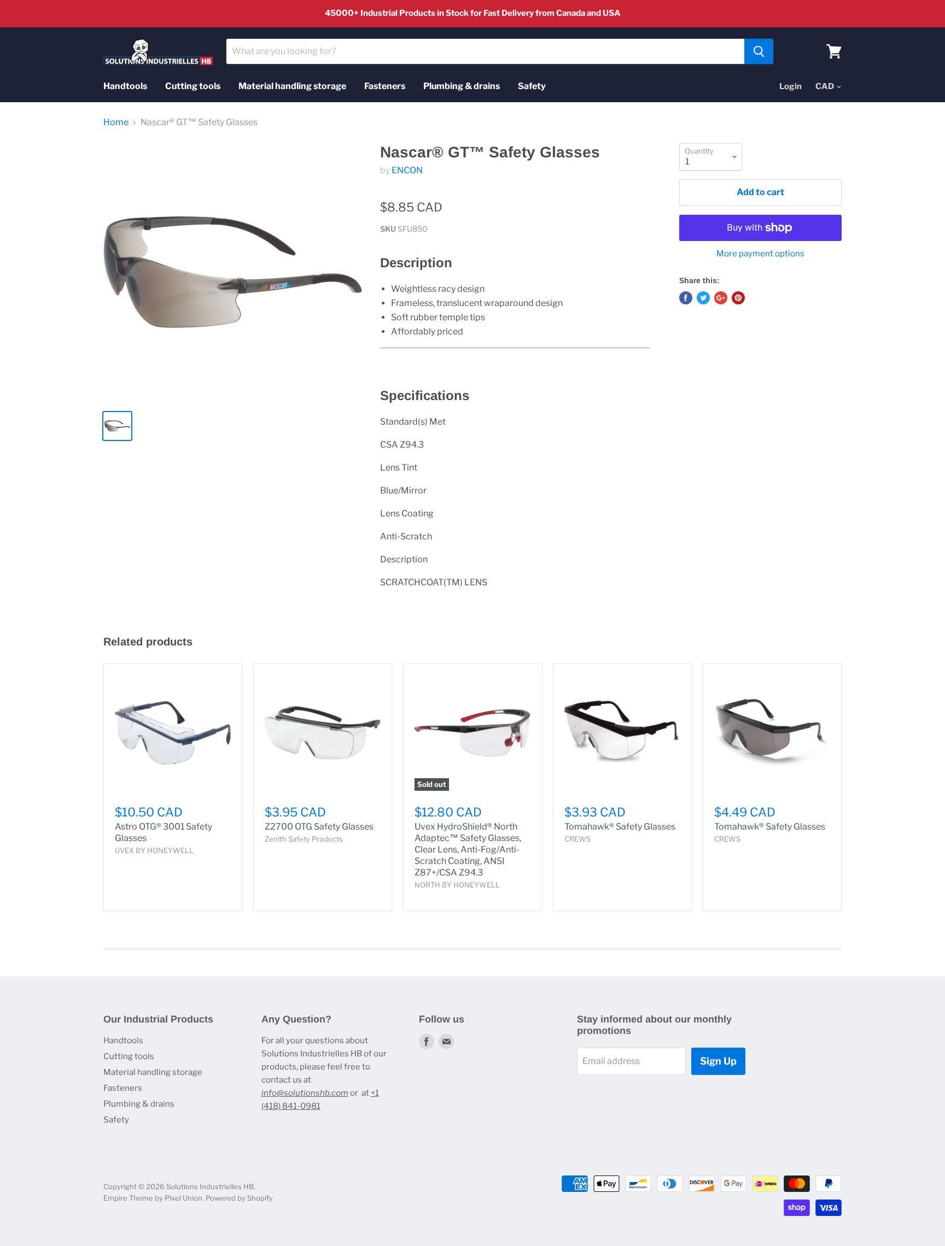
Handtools (125, 86)
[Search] (758, 51)
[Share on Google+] (720, 297)
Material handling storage (292, 86)
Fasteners (384, 86)
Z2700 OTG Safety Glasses (319, 826)
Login (790, 86)
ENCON (407, 170)
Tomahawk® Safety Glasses (619, 826)
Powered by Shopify (239, 1198)
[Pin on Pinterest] (738, 297)
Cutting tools (192, 86)
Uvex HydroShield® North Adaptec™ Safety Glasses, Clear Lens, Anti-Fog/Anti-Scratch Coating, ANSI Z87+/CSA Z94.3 (468, 849)
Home (116, 122)
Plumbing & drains (461, 86)
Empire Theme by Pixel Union (152, 1198)
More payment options (760, 253)
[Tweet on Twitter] (703, 297)
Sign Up (718, 1061)
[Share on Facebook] (685, 297)
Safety (532, 86)
